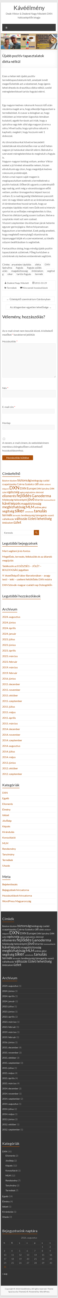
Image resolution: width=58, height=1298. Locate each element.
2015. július (8, 706)
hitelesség (7, 499)
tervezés (17, 515)
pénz (44, 507)
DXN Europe (28, 488)
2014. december (11, 728)
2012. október (10, 768)
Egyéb (5, 798)
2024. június (9, 622)
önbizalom (37, 270)
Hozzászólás (9, 341)
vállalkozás (8, 519)
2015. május (9, 712)
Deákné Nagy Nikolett (18, 283)
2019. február (9, 672)
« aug (4, 1273)
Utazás (6, 865)
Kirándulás (8, 831)
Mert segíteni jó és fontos (16, 550)
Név (5, 387)
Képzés (6, 826)
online (38, 507)
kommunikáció (49, 500)
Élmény (6, 809)
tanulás (40, 511)
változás (21, 518)
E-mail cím (8, 406)
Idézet (5, 815)
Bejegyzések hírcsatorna (15, 889)
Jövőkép (7, 820)
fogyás (19, 267)
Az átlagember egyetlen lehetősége (31, 307)
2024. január (9, 633)
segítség (8, 511)
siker (10, 273)
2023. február (9, 661)
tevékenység (28, 515)
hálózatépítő (20, 499)
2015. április (9, 717)
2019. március (10, 667)
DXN (14, 487)
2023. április (9, 650)
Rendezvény (9, 848)
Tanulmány (8, 854)
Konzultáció (9, 837)
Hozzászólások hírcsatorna (17, 895)
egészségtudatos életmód (32, 492)
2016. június (9, 678)
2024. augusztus (11, 616)
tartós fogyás (24, 273)
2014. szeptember (12, 740)
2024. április (9, 628)
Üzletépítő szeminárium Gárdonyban (28, 299)
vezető (51, 515)
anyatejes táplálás (21, 264)
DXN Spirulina (42, 488)
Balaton (5, 480)
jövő (31, 499)
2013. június (9, 762)
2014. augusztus (11, 745)
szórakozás (29, 512)
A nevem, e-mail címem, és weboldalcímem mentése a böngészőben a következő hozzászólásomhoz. (25, 446)
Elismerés (7, 803)
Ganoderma (41, 495)
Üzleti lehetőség (40, 519)
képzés (15, 503)
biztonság (24, 480)
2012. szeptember (12, 773)
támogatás (41, 515)
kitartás (39, 499)
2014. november (11, 734)
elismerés (9, 496)
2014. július (8, 751)
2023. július (8, 639)
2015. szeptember (12, 700)
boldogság (36, 480)
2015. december (11, 684)
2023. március (10, 656)
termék (39, 273)
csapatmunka (9, 484)
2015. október (10, 695)
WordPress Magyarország (16, 901)
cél (37, 484)
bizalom (13, 480)
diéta (38, 264)
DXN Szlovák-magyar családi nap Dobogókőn (27, 584)
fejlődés (24, 495)
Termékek (12, 287)
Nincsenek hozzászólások (35, 287)
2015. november (11, 689)
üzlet (17, 522)
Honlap (6, 422)
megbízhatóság (13, 507)
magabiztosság (19, 270)
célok (41, 484)
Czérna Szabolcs (25, 484)
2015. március (10, 723)
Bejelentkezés (10, 884)
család (46, 480)
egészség (13, 492)
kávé (6, 503)
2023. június (9, 644)
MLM (30, 507)
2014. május (9, 757)
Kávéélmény (29, 7)
